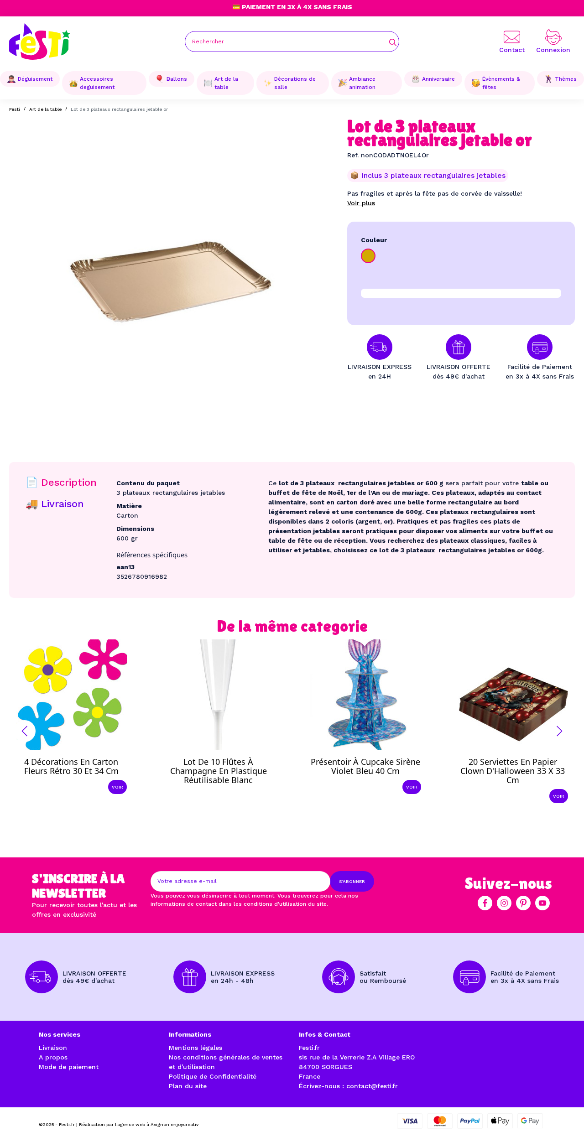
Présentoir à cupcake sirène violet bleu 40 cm (365, 766)
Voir (117, 786)
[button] (25, 731)
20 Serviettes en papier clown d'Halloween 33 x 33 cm (512, 770)
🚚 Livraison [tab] (55, 503)
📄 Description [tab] (61, 482)
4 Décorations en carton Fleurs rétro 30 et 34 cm (71, 766)
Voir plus (361, 203)
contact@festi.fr (372, 1086)
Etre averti (226, 773)
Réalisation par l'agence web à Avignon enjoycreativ (138, 1124)
